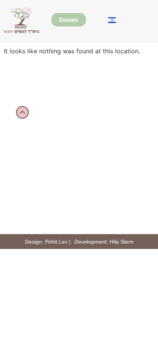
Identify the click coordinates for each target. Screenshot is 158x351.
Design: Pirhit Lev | (48, 242)
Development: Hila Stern (103, 242)
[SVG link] (22, 20)
